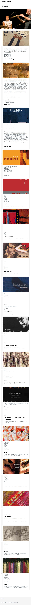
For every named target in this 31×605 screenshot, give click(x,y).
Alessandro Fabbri (6, 1)
